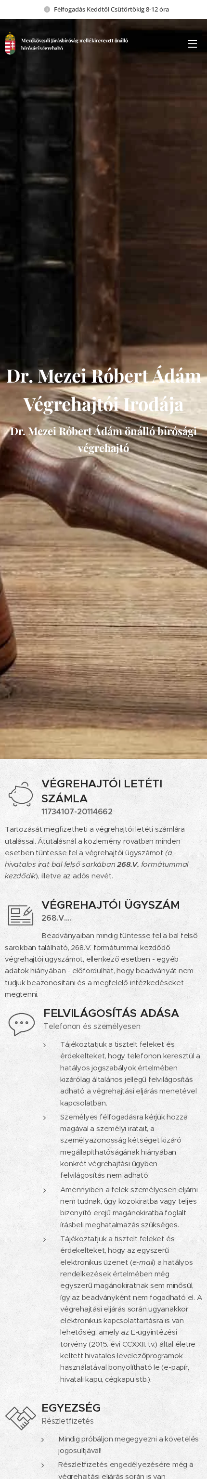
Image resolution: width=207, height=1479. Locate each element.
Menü (192, 43)
